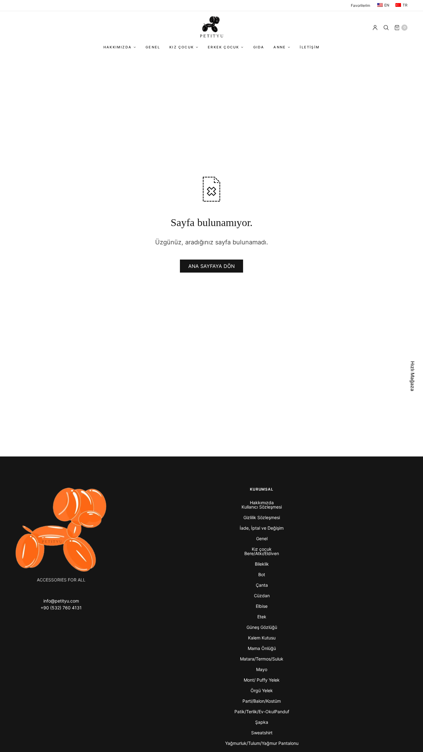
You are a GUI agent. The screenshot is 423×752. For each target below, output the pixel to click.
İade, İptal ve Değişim (262, 528)
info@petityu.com (61, 600)
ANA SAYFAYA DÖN (211, 266)
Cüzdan (262, 595)
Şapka (261, 722)
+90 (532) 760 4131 (61, 607)
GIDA (258, 47)
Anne (279, 47)
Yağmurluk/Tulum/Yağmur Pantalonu (262, 743)
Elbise (262, 606)
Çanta (262, 585)
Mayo (261, 669)
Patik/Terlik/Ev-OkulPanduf (261, 711)
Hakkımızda (117, 47)
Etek (261, 616)
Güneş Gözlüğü (261, 627)
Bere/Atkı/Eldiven (261, 553)
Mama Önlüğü (262, 648)
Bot (261, 574)
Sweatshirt (262, 732)
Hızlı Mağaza (413, 376)
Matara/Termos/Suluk (261, 658)
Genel (153, 47)
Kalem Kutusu (262, 637)
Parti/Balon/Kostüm (261, 701)
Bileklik (262, 564)
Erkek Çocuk (223, 47)
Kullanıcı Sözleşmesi (262, 506)
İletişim (310, 47)
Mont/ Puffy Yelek (262, 680)
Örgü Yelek (262, 690)
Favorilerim (360, 5)
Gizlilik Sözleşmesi (261, 517)
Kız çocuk (181, 47)
